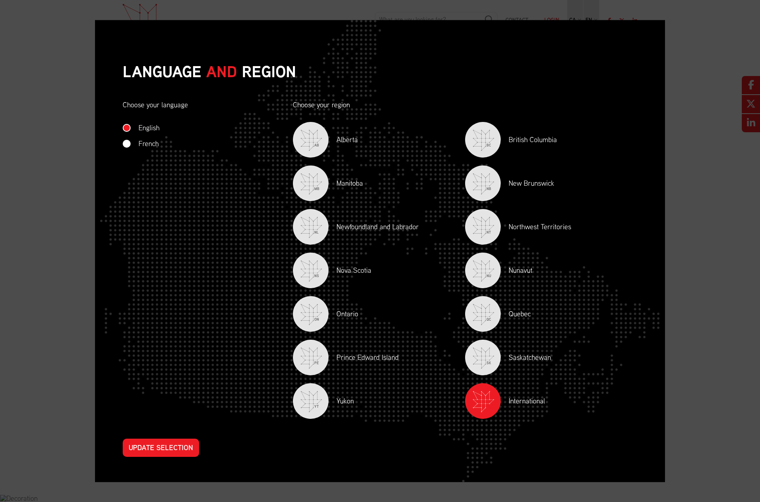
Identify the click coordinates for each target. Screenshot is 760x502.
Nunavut (509, 271)
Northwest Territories (528, 228)
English (149, 128)
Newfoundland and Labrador (366, 228)
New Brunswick (520, 184)
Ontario (336, 315)
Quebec (508, 315)
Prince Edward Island (356, 358)
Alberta (336, 141)
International (527, 401)
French (149, 143)
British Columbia (521, 141)
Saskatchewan (518, 358)
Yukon (334, 402)
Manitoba (338, 184)
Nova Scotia (342, 271)
